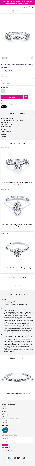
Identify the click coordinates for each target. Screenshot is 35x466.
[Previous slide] (3, 57)
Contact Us (4, 406)
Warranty (4, 408)
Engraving (3, 80)
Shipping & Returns (6, 410)
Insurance (4, 411)
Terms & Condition (6, 420)
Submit (5, 445)
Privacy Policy (5, 422)
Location (4, 413)
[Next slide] (32, 57)
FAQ (3, 424)
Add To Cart (12, 97)
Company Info (5, 414)
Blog (3, 416)
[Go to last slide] (2, 379)
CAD (25, 7)
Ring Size (3, 74)
